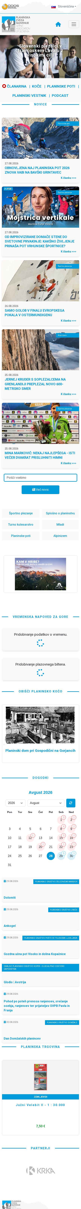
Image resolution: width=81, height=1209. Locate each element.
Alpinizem (60, 536)
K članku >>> (68, 177)
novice (40, 104)
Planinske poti (61, 86)
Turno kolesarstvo (20, 524)
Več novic (42, 489)
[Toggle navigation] (74, 24)
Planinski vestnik (29, 95)
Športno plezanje (21, 513)
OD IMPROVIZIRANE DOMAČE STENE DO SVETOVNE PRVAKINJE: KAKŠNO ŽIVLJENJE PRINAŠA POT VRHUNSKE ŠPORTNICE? (39, 241)
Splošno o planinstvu (60, 513)
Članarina (16, 86)
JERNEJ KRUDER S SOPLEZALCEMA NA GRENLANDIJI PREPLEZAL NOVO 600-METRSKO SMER (35, 384)
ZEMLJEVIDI (40, 1196)
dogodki (41, 877)
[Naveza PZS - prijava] (12, 6)
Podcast (60, 95)
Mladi (60, 524)
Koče (36, 86)
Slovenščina (65, 6)
